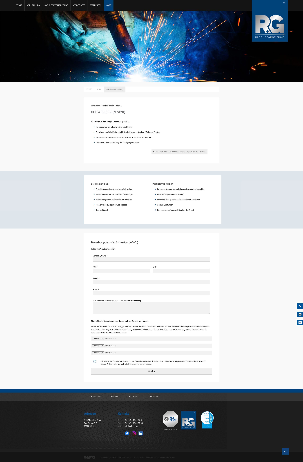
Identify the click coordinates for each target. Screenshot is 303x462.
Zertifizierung (94, 396)
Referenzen (95, 5)
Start (19, 5)
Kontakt (114, 396)
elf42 (115, 457)
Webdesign (106, 457)
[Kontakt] (300, 322)
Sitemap (171, 457)
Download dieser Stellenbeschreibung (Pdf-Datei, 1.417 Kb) (180, 152)
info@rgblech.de (131, 426)
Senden (151, 371)
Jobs (108, 5)
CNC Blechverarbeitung (56, 5)
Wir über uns (33, 5)
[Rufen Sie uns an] (300, 306)
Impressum (133, 396)
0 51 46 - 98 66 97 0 (133, 420)
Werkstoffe (79, 5)
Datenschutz (154, 396)
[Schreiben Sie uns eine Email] (300, 314)
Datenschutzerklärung (122, 361)
